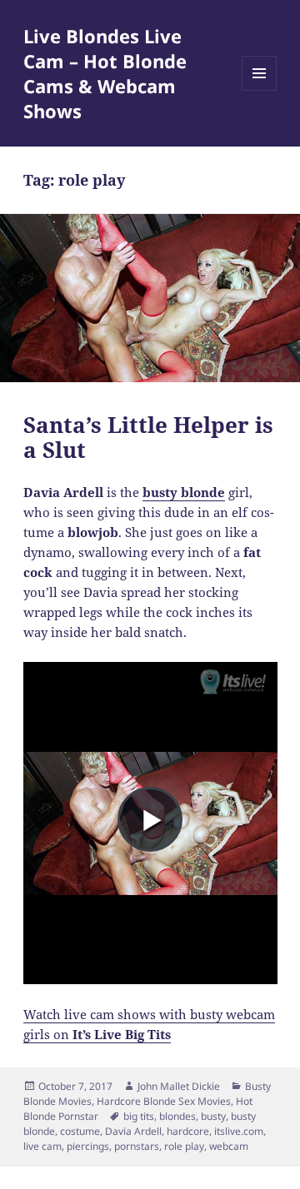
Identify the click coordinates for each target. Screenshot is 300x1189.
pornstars (136, 1146)
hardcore (188, 1131)
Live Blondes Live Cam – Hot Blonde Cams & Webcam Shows (105, 73)
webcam (228, 1146)
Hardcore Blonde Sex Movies (164, 1101)
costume (80, 1131)
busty (213, 1116)
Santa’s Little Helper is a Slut (148, 437)
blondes (177, 1116)
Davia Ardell (133, 1131)
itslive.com (238, 1131)
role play (184, 1146)
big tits (138, 1116)
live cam (42, 1146)
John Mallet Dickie (179, 1086)
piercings (88, 1146)
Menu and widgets (259, 90)
